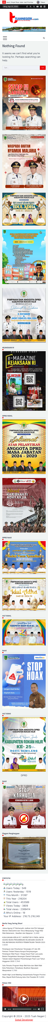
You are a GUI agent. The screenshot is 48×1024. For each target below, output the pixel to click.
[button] (24, 999)
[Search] (44, 38)
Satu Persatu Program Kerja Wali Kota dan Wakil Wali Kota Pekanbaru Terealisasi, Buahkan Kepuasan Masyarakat (22, 967)
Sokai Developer (24, 1019)
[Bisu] (39, 1009)
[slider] (22, 1009)
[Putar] (5, 1009)
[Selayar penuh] (42, 1009)
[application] (24, 998)
